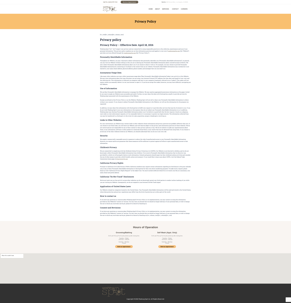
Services (165, 9)
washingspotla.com (174, 51)
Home (151, 9)
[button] (166, 9)
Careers (184, 9)
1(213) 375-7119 (112, 2)
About (157, 9)
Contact (175, 9)
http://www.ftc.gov (122, 159)
